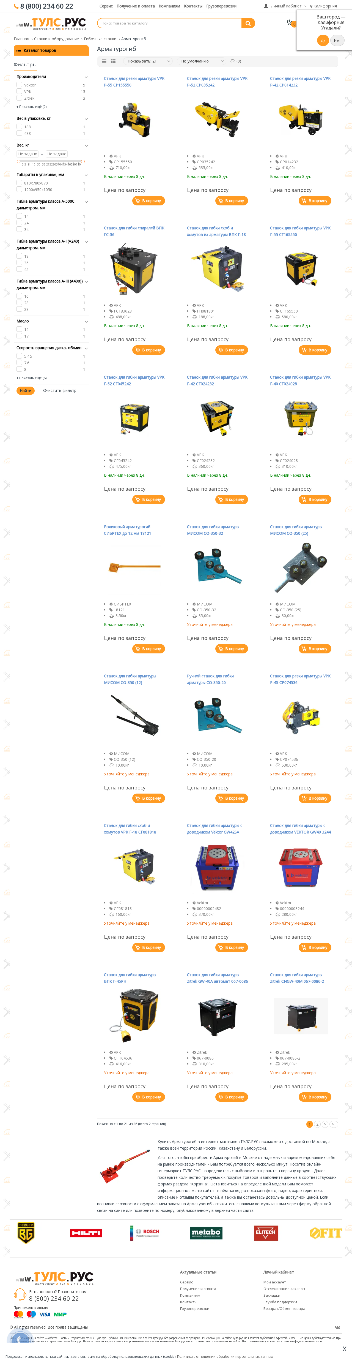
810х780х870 (36, 183)
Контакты (193, 6)
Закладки (271, 1295)
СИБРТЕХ (122, 604)
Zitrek (29, 98)
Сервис (106, 6)
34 (26, 229)
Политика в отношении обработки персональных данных (225, 1356)
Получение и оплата (136, 6)
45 (26, 269)
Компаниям (169, 6)
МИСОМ (205, 604)
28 (26, 302)
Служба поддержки (280, 1301)
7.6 (26, 362)
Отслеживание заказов (284, 1288)
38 (26, 309)
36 (26, 262)
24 (26, 223)
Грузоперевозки (221, 6)
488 (27, 133)
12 (26, 329)
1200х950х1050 (38, 189)
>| (334, 1124)
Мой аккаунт (274, 1282)
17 (26, 336)
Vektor (30, 85)
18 (26, 256)
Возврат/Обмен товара (284, 1308)
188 (27, 126)
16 (26, 296)
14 (26, 216)
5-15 (28, 356)
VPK (27, 91)
